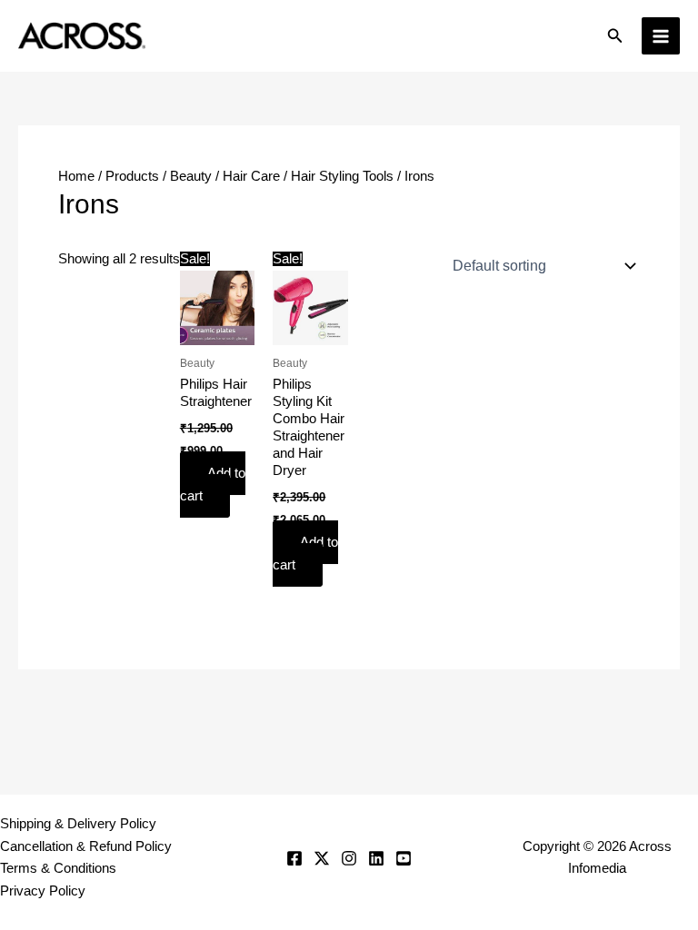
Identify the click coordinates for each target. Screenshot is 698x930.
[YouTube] (403, 858)
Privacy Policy (42, 891)
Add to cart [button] (212, 484)
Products (132, 176)
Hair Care (251, 176)
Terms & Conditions (58, 868)
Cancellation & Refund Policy (86, 846)
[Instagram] (349, 858)
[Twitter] (322, 858)
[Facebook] (294, 858)
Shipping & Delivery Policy (78, 823)
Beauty (191, 176)
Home (76, 176)
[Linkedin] (376, 858)
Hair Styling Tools (342, 176)
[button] (615, 36)
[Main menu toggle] (661, 36)
